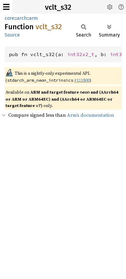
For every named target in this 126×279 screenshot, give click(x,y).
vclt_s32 (58, 7)
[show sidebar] (6, 7)
